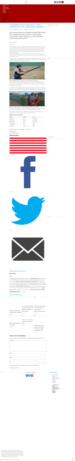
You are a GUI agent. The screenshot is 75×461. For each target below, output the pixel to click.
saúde (18, 289)
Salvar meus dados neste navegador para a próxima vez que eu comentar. (24, 365)
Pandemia (22, 287)
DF (25, 281)
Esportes (4, 11)
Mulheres (18, 287)
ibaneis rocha (28, 284)
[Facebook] (55, 2)
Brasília (34, 278)
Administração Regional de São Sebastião (17, 278)
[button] (37, 13)
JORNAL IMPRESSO (31, 286)
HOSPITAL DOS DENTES (21, 284)
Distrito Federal (5, 7)
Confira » (11, 314)
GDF (14, 284)
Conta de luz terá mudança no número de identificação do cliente (27, 321)
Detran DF (19, 281)
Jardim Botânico (35, 284)
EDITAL (39, 281)
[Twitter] (58, 2)
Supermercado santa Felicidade (25, 289)
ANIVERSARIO (28, 278)
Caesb (40, 278)
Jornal (13, 286)
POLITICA (40, 287)
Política (4, 9)
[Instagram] (63, 2)
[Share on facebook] (9, 273)
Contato (4, 12)
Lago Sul (37, 286)
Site (10, 361)
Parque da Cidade (28, 287)
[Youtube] (60, 2)
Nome (10, 353)
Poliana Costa (15, 133)
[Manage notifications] (72, 459)
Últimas (4, 6)
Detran (13, 281)
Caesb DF (44, 278)
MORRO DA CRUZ (14, 287)
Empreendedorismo (6, 8)
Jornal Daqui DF (5, 14)
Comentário (12, 340)
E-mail (11, 357)
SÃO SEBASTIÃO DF (36, 289)
